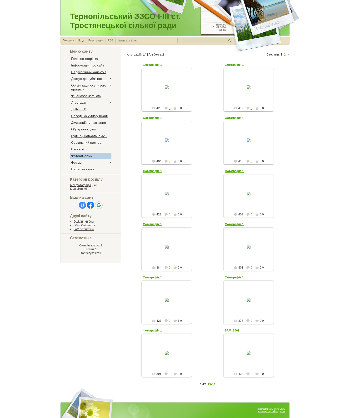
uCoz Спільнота (84, 225)
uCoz (282, 411)
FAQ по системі (84, 229)
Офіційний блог (84, 221)
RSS (111, 40)
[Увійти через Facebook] (90, 205)
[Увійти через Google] (99, 205)
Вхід (81, 40)
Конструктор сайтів (268, 411)
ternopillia (168, 91)
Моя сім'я (76, 188)
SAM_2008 (232, 330)
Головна (68, 40)
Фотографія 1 (152, 64)
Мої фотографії (80, 185)
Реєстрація (95, 40)
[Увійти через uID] (82, 205)
